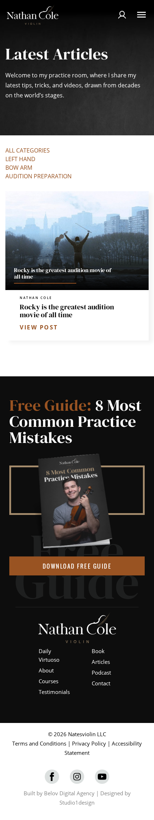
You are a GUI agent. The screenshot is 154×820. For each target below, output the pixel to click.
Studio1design (77, 802)
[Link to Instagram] (77, 776)
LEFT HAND (20, 159)
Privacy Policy (89, 743)
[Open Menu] (141, 14)
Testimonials (54, 691)
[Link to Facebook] (52, 776)
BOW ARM (18, 168)
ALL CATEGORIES (27, 150)
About (46, 670)
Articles (101, 661)
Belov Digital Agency (69, 793)
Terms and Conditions (39, 743)
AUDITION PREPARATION (38, 176)
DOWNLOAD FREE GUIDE (77, 566)
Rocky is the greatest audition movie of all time (67, 311)
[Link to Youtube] (102, 776)
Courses (48, 681)
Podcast (101, 672)
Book (98, 651)
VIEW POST (39, 327)
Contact (101, 683)
